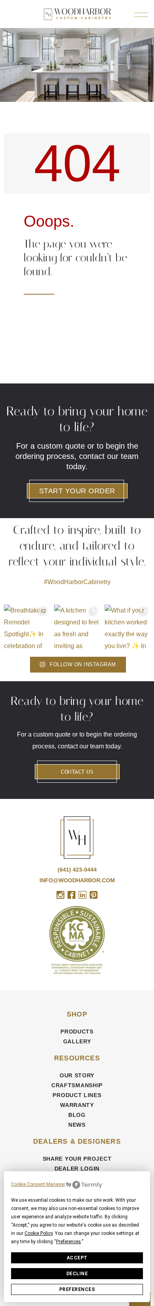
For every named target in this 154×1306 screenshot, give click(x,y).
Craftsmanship (77, 1085)
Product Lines (77, 1095)
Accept (77, 1258)
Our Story (77, 1075)
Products (77, 1031)
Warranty (77, 1105)
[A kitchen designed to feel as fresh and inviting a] (77, 627)
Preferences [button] (68, 1241)
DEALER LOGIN (77, 1168)
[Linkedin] (82, 895)
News (77, 1125)
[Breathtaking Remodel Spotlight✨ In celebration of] (26, 627)
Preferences (77, 1289)
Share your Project (77, 1159)
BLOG (77, 1115)
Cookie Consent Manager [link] (38, 1184)
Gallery (77, 1041)
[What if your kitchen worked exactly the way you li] (127, 627)
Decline (77, 1273)
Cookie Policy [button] (38, 1233)
